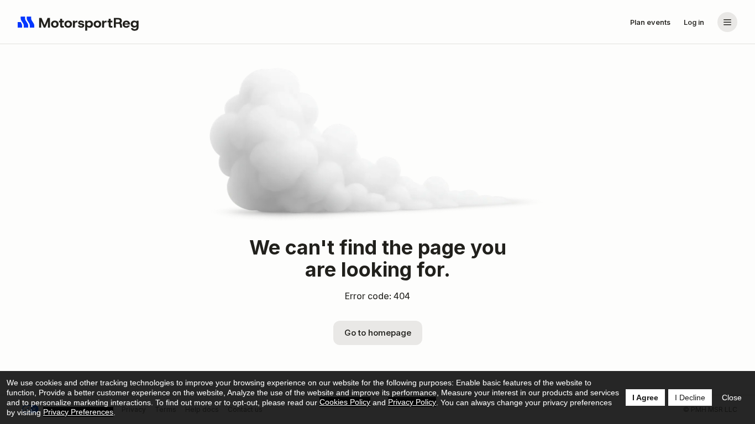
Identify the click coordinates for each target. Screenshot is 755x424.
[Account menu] (727, 22)
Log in (694, 22)
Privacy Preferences (78, 411)
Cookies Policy (344, 402)
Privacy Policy (412, 402)
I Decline (690, 397)
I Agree (645, 397)
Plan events (650, 22)
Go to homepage (377, 332)
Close (732, 397)
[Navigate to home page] (78, 22)
